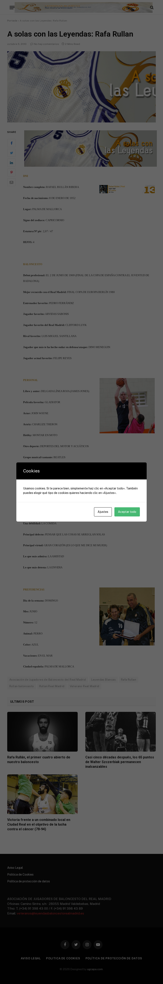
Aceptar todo (127, 511)
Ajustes (103, 511)
